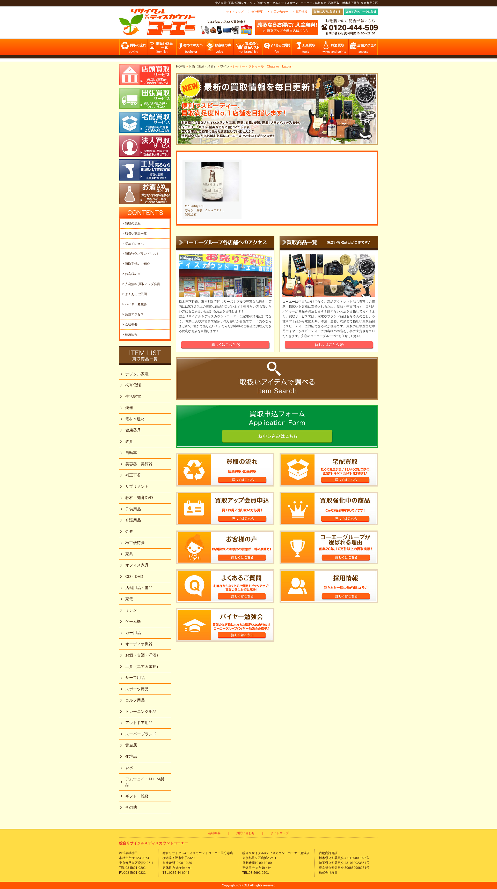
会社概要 (257, 11)
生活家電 (133, 396)
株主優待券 (135, 542)
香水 (129, 767)
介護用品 (133, 520)
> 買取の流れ (131, 223)
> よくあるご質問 (134, 294)
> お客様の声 (131, 274)
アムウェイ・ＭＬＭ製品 (144, 782)
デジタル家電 (137, 374)
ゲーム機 (133, 621)
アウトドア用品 (138, 722)
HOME (180, 66)
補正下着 (133, 475)
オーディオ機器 (138, 644)
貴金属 (131, 745)
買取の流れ (133, 48)
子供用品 (133, 509)
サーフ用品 (135, 677)
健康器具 (133, 430)
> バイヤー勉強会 (134, 304)
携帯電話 (133, 385)
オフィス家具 (137, 565)
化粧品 (131, 756)
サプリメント (137, 486)
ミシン (131, 610)
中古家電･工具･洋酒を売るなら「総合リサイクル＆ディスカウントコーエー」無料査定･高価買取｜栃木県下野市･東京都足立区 (296, 2)
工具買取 (305, 48)
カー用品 (133, 632)
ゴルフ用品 (135, 700)
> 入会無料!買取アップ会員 (141, 284)
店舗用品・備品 (138, 587)
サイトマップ (234, 11)
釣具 (129, 441)
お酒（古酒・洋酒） (203, 66)
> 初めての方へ (133, 243)
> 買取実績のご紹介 (136, 264)
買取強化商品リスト (248, 48)
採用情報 (301, 11)
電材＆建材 (135, 419)
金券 (129, 531)
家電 (129, 599)
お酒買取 (334, 48)
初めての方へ (191, 48)
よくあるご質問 (277, 48)
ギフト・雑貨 (137, 796)
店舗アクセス (363, 48)
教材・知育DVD (139, 497)
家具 (129, 554)
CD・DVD (134, 576)
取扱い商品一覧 (162, 48)
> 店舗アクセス (133, 314)
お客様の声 (219, 48)
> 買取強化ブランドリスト (140, 254)
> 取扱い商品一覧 (134, 233)
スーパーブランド (140, 734)
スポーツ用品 (137, 689)
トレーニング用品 (140, 711)
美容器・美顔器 (138, 464)
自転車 (131, 452)
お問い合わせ (279, 11)
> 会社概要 (129, 324)
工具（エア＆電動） (142, 666)
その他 (131, 807)
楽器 (129, 407)
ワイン (224, 66)
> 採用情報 (129, 334)
